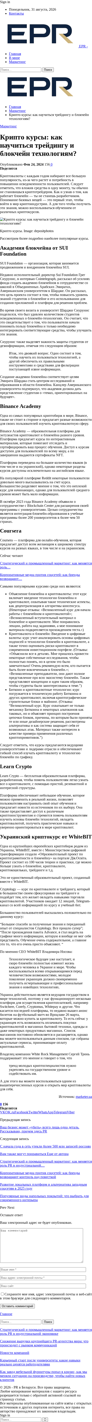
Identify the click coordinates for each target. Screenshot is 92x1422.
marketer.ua (84, 1097)
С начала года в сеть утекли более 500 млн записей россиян (45, 1146)
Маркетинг (17, 62)
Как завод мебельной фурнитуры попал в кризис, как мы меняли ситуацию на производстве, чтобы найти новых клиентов (43, 1376)
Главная (15, 54)
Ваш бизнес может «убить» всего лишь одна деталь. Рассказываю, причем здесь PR (39, 1129)
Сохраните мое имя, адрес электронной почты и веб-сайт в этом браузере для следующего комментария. (46, 1296)
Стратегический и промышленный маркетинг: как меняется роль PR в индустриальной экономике (46, 1332)
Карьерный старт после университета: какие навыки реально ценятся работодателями (40, 1362)
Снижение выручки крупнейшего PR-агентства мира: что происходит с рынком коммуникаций (44, 1343)
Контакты (16, 13)
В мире (14, 58)
